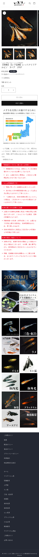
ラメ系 (6, 490)
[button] (4, 3)
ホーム (6, 471)
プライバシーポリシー (11, 453)
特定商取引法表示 (10, 463)
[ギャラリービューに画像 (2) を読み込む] (19, 54)
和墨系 (6, 499)
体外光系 (7, 503)
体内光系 (7, 508)
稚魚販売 (7, 526)
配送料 (5, 74)
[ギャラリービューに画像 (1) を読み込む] (7, 54)
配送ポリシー (8, 444)
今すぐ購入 (20, 103)
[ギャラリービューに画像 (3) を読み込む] (31, 54)
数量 (3, 86)
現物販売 (7, 480)
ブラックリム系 (9, 517)
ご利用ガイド (8, 435)
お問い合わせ (8, 540)
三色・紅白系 (8, 494)
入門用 (6, 485)
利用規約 (7, 458)
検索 (5, 440)
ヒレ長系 (7, 512)
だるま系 (7, 522)
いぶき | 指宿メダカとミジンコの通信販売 (18, 553)
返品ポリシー (8, 449)
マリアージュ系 (9, 476)
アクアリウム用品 (10, 531)
